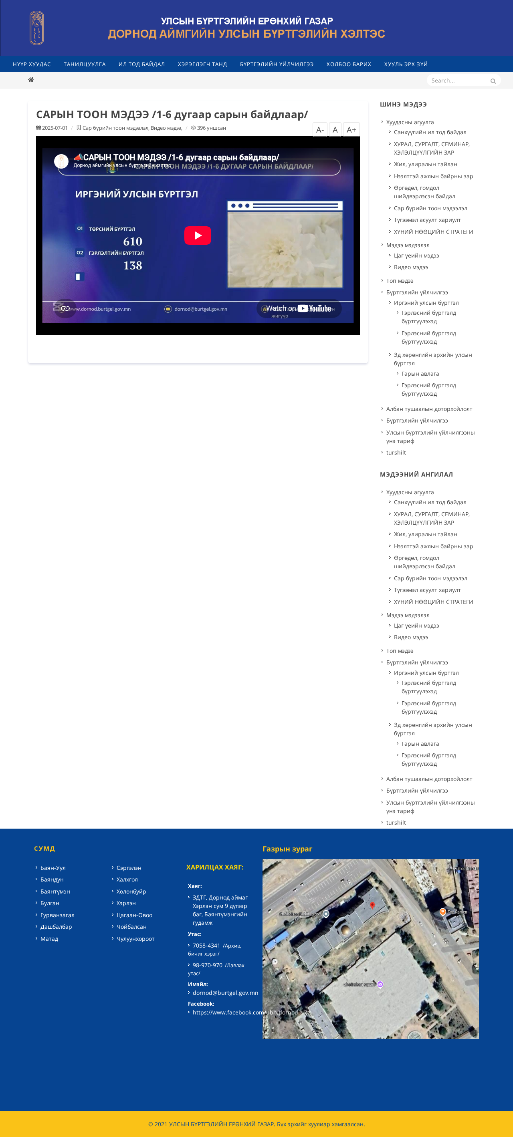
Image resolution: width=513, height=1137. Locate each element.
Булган (49, 903)
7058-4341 (206, 945)
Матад (49, 938)
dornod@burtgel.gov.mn (226, 992)
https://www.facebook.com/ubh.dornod (245, 1012)
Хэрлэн (126, 903)
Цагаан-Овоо (134, 915)
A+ (351, 129)
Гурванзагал (57, 915)
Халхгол (127, 879)
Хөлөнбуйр (131, 891)
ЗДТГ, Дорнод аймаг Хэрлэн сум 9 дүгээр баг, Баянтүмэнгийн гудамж (220, 910)
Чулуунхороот (136, 938)
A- (320, 129)
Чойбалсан (132, 926)
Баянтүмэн (55, 891)
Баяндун (52, 879)
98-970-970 (207, 965)
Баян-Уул (53, 867)
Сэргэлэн (129, 867)
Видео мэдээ (166, 127)
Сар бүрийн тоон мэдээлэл (115, 127)
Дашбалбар (56, 926)
